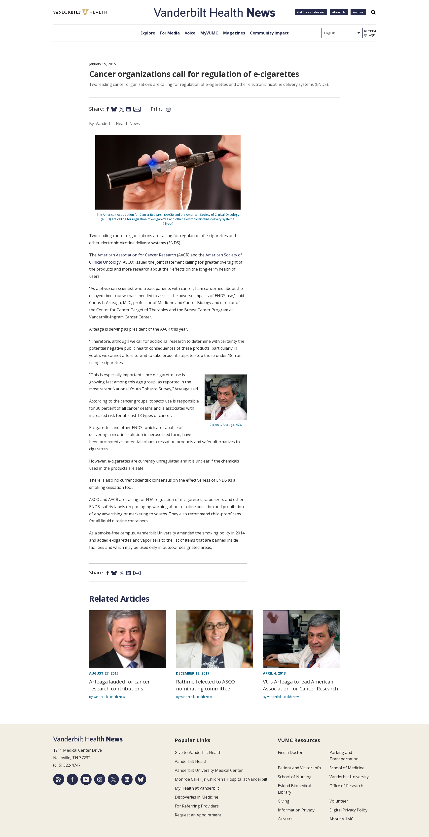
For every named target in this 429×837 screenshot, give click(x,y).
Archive (358, 12)
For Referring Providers (197, 806)
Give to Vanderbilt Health (198, 752)
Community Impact (269, 33)
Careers (285, 819)
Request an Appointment (198, 815)
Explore (148, 33)
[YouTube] (86, 779)
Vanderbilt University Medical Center (209, 770)
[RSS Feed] (58, 779)
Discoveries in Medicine (196, 797)
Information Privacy (296, 810)
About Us (339, 12)
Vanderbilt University (349, 776)
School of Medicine (346, 768)
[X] (113, 779)
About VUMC (341, 819)
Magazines (234, 33)
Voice (190, 33)
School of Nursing (295, 776)
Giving (283, 801)
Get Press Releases (311, 12)
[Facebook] (72, 779)
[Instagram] (99, 779)
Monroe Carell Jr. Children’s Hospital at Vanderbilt (221, 779)
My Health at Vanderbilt (197, 788)
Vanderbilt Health (191, 761)
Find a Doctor (290, 752)
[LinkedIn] (127, 779)
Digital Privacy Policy (348, 810)
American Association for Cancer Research (137, 255)
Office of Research (346, 785)
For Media (170, 33)
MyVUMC (209, 33)
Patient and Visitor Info (299, 768)
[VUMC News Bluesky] (140, 779)
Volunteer (338, 801)
